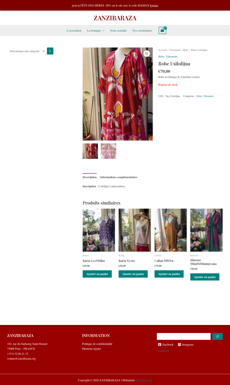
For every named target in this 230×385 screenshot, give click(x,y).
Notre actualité (118, 30)
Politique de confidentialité (97, 344)
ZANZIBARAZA (115, 17)
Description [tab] (90, 177)
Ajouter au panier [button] (97, 274)
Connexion (163, 351)
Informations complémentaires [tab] (118, 177)
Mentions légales (91, 348)
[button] (102, 30)
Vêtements (175, 50)
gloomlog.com (144, 380)
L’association (74, 30)
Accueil (162, 50)
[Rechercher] (217, 336)
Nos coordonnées (142, 30)
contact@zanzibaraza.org (21, 358)
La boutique (94, 30)
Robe (185, 50)
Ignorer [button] (154, 5)
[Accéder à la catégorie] (50, 50)
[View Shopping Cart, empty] (162, 30)
